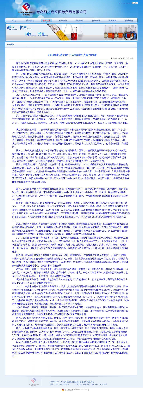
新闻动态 (46, 21)
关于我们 (30, 21)
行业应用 (96, 21)
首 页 (13, 21)
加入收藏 (127, 3)
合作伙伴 (79, 21)
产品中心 (63, 21)
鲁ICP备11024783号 (99, 384)
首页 (120, 3)
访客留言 (112, 21)
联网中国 (86, 384)
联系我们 (129, 21)
